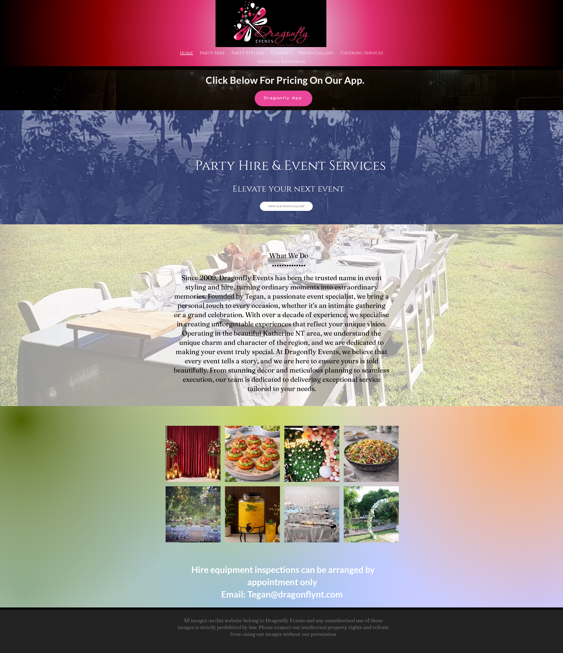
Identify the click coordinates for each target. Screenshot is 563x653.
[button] (193, 454)
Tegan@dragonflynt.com (295, 594)
